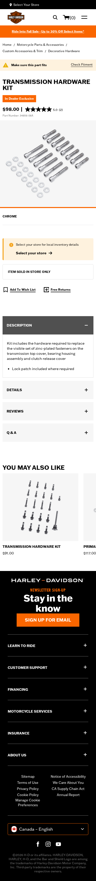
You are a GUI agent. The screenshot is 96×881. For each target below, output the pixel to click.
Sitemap (28, 776)
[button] (44, 109)
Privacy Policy (28, 789)
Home (7, 45)
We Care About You (68, 783)
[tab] (48, 207)
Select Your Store (26, 5)
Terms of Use (27, 783)
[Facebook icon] (38, 844)
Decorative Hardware (64, 51)
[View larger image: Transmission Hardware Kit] (48, 163)
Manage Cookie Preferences (27, 802)
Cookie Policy (28, 795)
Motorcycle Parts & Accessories (40, 45)
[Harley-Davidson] (48, 580)
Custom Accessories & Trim (23, 51)
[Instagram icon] (48, 844)
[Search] (55, 17)
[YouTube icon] (58, 844)
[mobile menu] (83, 17)
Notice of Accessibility (68, 776)
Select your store (31, 253)
